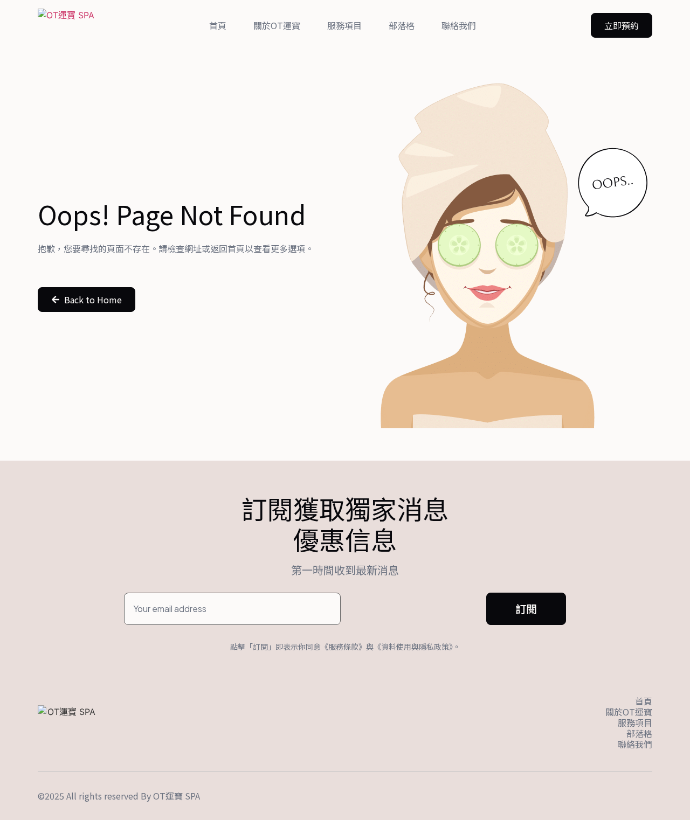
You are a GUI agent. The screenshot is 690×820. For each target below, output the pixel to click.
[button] (621, 25)
